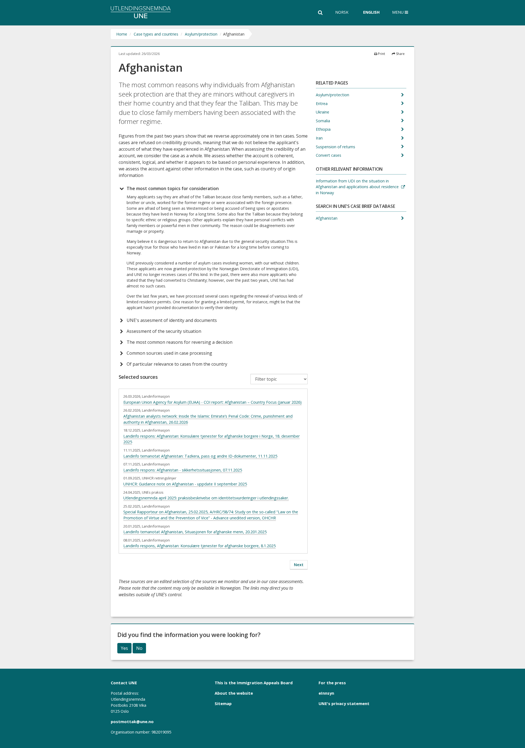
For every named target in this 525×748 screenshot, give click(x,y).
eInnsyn (326, 693)
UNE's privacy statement (344, 703)
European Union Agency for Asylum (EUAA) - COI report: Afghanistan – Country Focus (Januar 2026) (212, 402)
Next (299, 564)
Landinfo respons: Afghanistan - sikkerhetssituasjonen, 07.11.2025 (182, 470)
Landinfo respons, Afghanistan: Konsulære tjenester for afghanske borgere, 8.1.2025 (199, 545)
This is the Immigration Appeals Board (254, 682)
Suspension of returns (336, 146)
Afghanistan (327, 218)
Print (381, 53)
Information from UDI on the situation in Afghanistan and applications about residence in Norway (357, 186)
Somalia (323, 120)
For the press (332, 682)
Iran (320, 138)
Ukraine (323, 112)
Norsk (341, 12)
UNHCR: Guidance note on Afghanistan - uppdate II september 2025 (185, 484)
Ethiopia (324, 129)
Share (400, 53)
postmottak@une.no (132, 721)
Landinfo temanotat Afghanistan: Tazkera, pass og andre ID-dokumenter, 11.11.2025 (200, 456)
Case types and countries (156, 34)
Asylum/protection (201, 34)
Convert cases (329, 155)
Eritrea (322, 103)
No (139, 648)
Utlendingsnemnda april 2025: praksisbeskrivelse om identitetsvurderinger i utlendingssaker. (206, 497)
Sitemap (223, 703)
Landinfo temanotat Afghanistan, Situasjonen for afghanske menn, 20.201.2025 (195, 531)
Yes (124, 648)
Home (121, 34)
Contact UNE (124, 682)
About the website (234, 693)
